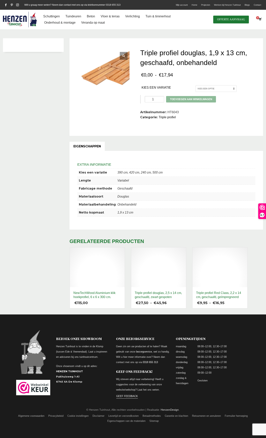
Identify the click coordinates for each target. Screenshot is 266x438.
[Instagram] (17, 5)
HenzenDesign (170, 409)
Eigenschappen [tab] (87, 146)
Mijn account (182, 5)
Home (194, 5)
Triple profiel (167, 117)
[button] (124, 56)
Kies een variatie (156, 87)
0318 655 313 (150, 362)
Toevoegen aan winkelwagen (191, 99)
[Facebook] (6, 5)
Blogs (247, 5)
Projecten (205, 5)
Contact (257, 5)
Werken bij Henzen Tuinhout (227, 5)
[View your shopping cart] (260, 19)
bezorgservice (144, 351)
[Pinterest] (12, 5)
